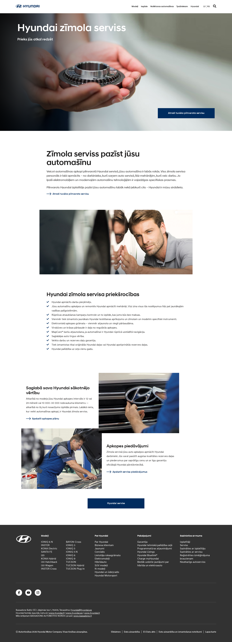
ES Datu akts (149, 631)
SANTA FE (46, 551)
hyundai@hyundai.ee (81, 610)
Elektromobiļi (102, 558)
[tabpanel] (116, 72)
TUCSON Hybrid (75, 565)
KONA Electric (49, 548)
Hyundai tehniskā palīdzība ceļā (154, 545)
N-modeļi (100, 568)
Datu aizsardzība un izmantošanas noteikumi (180, 631)
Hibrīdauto (101, 562)
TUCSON (71, 562)
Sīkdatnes (116, 631)
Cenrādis (100, 551)
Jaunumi (99, 548)
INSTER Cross (49, 568)
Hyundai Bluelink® (147, 555)
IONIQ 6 (70, 555)
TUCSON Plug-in (75, 568)
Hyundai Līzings (146, 551)
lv (204, 6)
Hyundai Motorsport (106, 575)
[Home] (27, 7)
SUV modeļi (101, 565)
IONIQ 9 (70, 558)
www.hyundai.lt (92, 613)
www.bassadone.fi (83, 616)
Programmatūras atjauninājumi (154, 548)
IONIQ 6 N (47, 541)
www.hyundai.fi (56, 613)
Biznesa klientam (104, 545)
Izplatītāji (185, 541)
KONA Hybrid (48, 558)
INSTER (45, 545)
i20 (43, 555)
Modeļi (135, 6)
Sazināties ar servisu (191, 551)
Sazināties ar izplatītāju (192, 548)
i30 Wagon (47, 565)
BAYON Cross (73, 541)
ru (208, 6)
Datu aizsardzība (132, 631)
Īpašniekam (182, 6)
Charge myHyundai (148, 558)
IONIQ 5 (70, 548)
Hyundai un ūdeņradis (107, 572)
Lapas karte (210, 631)
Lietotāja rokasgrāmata (107, 555)
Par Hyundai (101, 541)
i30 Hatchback (49, 562)
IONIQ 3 (70, 545)
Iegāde (144, 6)
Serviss (184, 545)
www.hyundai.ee (74, 613)
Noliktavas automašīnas (162, 6)
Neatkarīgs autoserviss (192, 562)
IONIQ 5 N (72, 551)
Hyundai (195, 6)
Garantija (142, 541)
